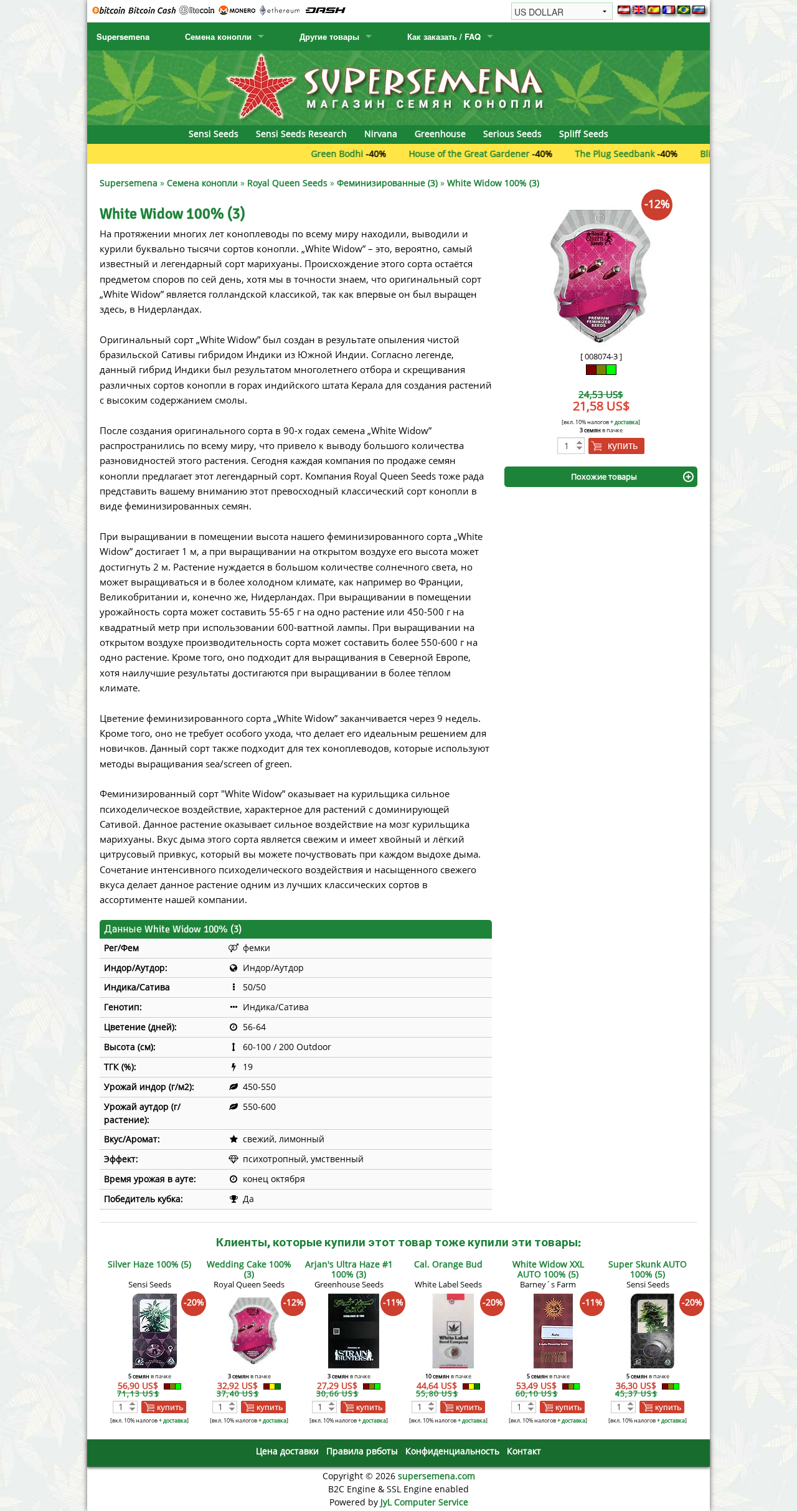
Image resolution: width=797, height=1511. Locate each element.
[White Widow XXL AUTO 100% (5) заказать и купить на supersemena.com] (552, 1330)
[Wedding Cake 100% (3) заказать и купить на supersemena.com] (254, 1330)
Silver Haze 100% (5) (149, 1264)
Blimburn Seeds (697, 153)
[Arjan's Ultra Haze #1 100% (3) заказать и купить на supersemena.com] (353, 1330)
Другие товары (329, 36)
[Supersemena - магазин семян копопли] (398, 87)
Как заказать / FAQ (444, 36)
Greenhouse (440, 134)
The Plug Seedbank (579, 153)
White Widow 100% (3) (493, 183)
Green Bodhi (301, 153)
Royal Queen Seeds (287, 183)
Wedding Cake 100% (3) (249, 1269)
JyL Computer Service (424, 1502)
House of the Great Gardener (433, 153)
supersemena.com (436, 1476)
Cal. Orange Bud (448, 1264)
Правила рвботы (362, 1451)
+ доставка (624, 422)
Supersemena (123, 36)
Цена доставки (287, 1451)
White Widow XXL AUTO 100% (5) (548, 1269)
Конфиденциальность (452, 1451)
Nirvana (380, 134)
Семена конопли (218, 36)
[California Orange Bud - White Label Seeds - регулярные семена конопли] (453, 1330)
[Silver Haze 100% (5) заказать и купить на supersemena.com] (154, 1330)
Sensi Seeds (213, 134)
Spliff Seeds (583, 134)
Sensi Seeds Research (301, 134)
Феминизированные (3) (387, 183)
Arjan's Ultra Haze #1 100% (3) (349, 1269)
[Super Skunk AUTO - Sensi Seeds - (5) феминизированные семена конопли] (652, 1330)
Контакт (524, 1451)
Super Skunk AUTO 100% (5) (647, 1269)
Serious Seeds (512, 134)
